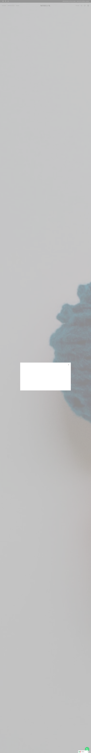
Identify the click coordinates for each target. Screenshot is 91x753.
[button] (87, 749)
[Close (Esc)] (68, 365)
